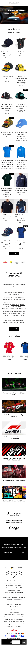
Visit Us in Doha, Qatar (9, 614)
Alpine (20, 308)
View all (14, 253)
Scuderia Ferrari (9, 585)
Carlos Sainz (14, 597)
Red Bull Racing (15, 304)
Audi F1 (20, 588)
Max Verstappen (9, 595)
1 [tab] (13, 266)
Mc (14, 306)
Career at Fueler (20, 621)
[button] (24, 642)
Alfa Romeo (15, 308)
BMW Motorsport (19, 592)
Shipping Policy (19, 619)
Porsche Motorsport (9, 592)
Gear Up (14, 329)
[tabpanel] (5, 262)
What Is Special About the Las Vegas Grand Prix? (14, 415)
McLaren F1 (8, 588)
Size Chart (6, 617)
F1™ (24, 308)
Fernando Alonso (18, 599)
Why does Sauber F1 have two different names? (14, 393)
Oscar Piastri (9, 599)
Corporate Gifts (20, 617)
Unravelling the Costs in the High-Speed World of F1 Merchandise (14, 459)
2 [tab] (15, 266)
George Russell (18, 602)
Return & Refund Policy (9, 621)
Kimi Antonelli (9, 602)
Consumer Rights (7, 624)
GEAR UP (14, 19)
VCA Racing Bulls (11, 590)
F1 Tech (18, 590)
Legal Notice (18, 626)
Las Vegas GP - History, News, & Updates (14, 480)
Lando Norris (22, 597)
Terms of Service (21, 624)
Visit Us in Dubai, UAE (14, 612)
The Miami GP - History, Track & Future (14, 501)
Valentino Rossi (14, 606)
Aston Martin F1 (18, 585)
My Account (17, 610)
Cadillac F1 (14, 588)
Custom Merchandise (10, 619)
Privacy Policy (10, 626)
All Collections (17, 581)
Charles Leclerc (6, 597)
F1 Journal (13, 617)
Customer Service (20, 614)
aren (16, 306)
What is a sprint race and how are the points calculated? (14, 437)
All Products (10, 581)
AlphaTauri (8, 308)
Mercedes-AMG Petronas (18, 583)
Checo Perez (10, 604)
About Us (10, 610)
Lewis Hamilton (18, 595)
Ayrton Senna (18, 604)
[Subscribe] (23, 552)
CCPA (14, 624)
